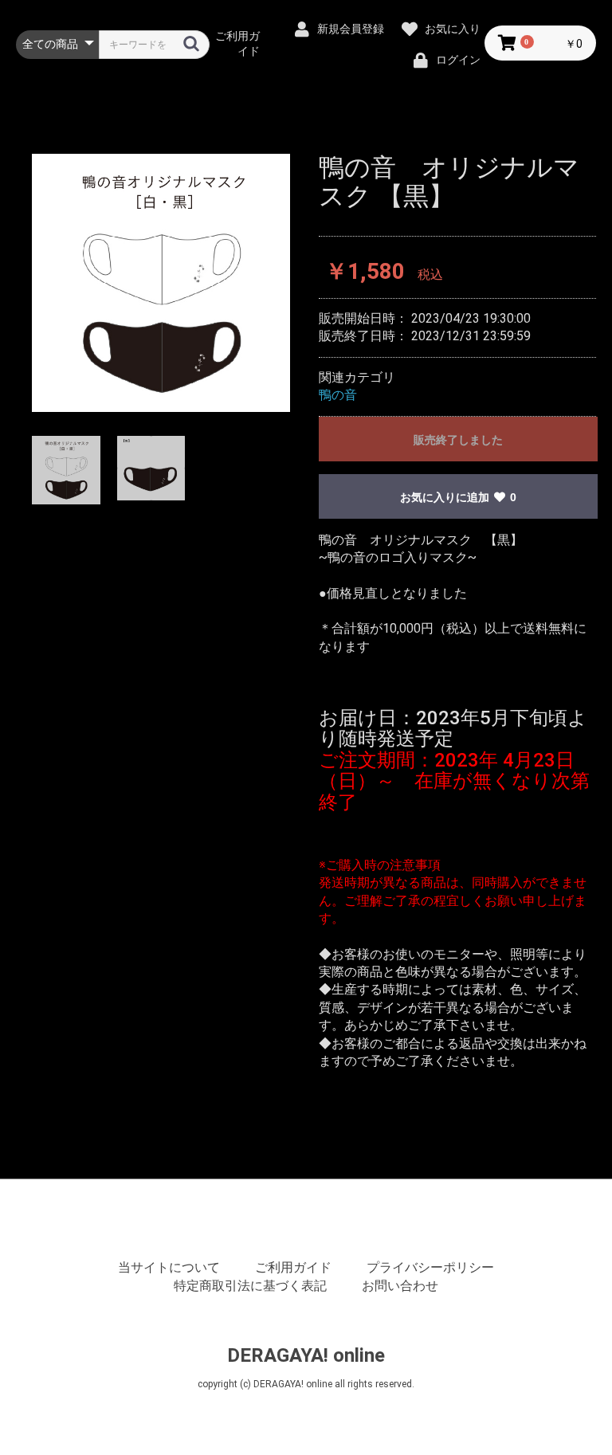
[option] (161, 283)
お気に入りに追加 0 (458, 497)
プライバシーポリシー (430, 1267)
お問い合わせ (400, 1285)
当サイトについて (169, 1267)
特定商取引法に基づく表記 (250, 1285)
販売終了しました (458, 439)
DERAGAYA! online (306, 1355)
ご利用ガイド (293, 1267)
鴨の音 (338, 394)
